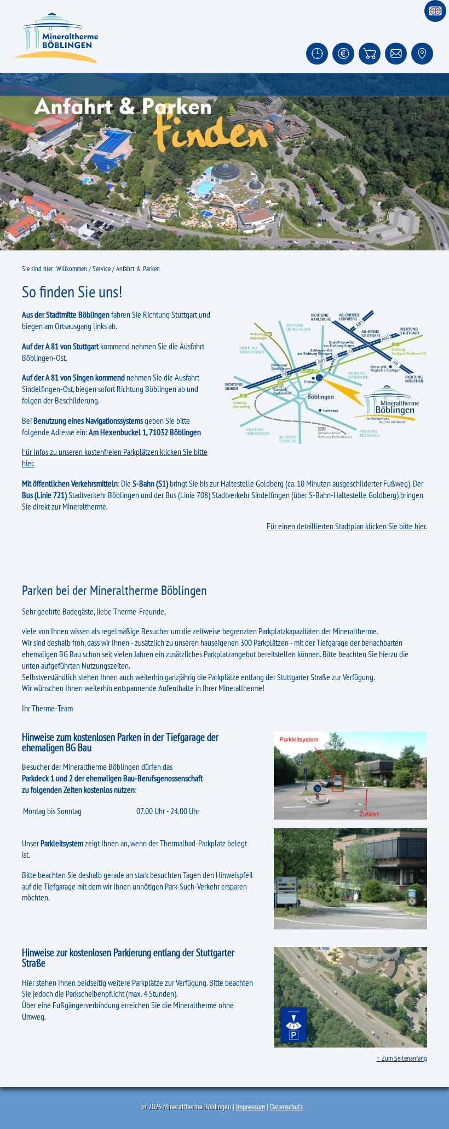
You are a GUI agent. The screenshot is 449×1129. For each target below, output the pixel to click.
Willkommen (71, 268)
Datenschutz (286, 1107)
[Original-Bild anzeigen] (224, 162)
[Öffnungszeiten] (317, 54)
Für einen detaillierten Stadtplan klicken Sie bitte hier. (347, 525)
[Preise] (343, 54)
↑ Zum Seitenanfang (401, 1058)
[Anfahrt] (422, 54)
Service (102, 268)
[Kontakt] (396, 54)
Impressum (250, 1107)
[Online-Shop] (370, 54)
